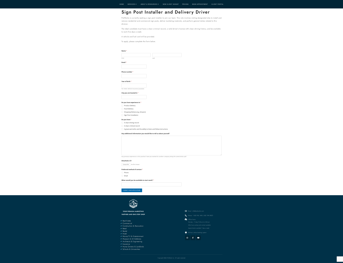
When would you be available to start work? (137, 180)
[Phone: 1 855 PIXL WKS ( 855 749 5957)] (186, 215)
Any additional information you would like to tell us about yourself (145, 133)
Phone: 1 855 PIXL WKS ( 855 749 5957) (200, 215)
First (122, 58)
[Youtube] (198, 237)
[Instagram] (187, 237)
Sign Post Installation (131, 115)
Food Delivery (128, 109)
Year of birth (126, 81)
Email (124, 62)
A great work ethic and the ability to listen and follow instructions (146, 129)
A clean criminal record (132, 126)
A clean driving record (131, 123)
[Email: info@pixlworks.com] (186, 211)
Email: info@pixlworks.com (196, 211)
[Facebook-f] (193, 237)
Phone (126, 173)
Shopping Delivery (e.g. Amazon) (135, 112)
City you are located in (130, 93)
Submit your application (131, 190)
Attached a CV (126, 161)
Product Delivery (129, 106)
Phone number (127, 72)
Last (153, 58)
